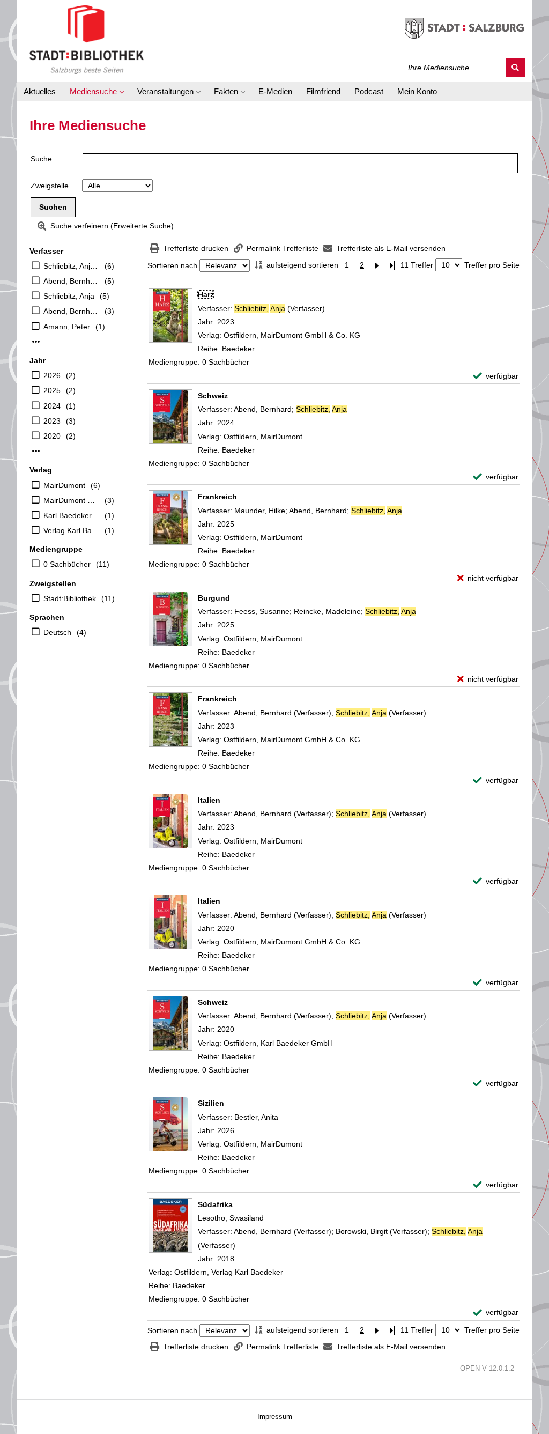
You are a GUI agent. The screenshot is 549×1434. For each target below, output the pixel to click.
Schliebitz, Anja (68, 296)
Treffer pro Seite (492, 265)
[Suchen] (515, 67)
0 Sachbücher (67, 564)
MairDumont (64, 485)
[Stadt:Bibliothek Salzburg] (86, 39)
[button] (96, 91)
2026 (52, 375)
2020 (52, 436)
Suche (41, 158)
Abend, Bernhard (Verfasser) (71, 281)
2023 (52, 421)
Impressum (274, 1417)
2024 (52, 406)
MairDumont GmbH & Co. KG (71, 500)
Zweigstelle (50, 185)
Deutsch (57, 632)
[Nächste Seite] (376, 265)
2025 (52, 390)
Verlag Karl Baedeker (71, 530)
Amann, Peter (66, 326)
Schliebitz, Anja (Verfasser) (71, 266)
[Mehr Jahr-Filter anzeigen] (35, 451)
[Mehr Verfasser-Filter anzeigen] (35, 341)
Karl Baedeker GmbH (71, 515)
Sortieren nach (172, 265)
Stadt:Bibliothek (69, 598)
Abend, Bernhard (71, 311)
